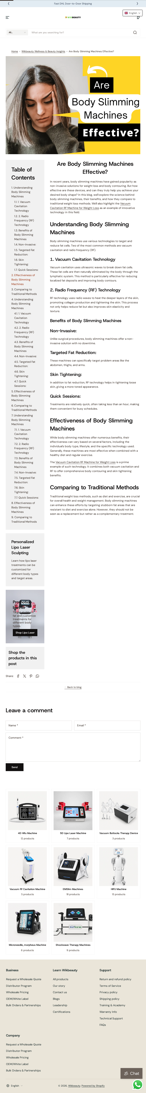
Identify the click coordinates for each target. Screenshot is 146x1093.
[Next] (137, 3)
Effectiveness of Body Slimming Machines (23, 279)
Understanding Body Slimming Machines (22, 192)
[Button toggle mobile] (8, 17)
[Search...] (135, 32)
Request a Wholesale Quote (23, 979)
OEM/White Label (17, 999)
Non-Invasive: (27, 244)
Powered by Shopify (93, 1085)
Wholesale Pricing (17, 992)
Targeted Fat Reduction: (24, 252)
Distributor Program (19, 986)
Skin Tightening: (21, 262)
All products (60, 979)
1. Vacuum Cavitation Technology (22, 206)
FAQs (103, 1025)
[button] (138, 17)
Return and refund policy (115, 979)
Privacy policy (109, 992)
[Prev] (8, 3)
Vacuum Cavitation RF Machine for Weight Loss (86, 462)
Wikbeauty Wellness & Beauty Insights (43, 51)
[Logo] (73, 17)
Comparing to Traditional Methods (24, 292)
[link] (18, 676)
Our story (59, 986)
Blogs (56, 999)
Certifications (61, 1012)
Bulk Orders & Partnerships (23, 1005)
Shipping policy (109, 999)
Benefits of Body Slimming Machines (23, 235)
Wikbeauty (74, 1085)
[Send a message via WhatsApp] (137, 1084)
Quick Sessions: (28, 270)
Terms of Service (110, 986)
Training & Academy (112, 1005)
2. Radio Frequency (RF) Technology (24, 220)
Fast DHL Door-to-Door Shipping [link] (73, 3)
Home (14, 51)
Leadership (60, 1005)
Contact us (60, 992)
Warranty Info (108, 1012)
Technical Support (111, 1018)
